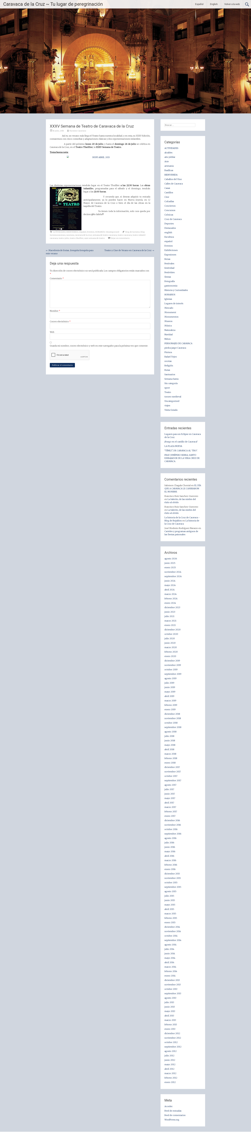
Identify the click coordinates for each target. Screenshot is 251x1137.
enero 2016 (170, 869)
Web (52, 332)
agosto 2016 (170, 838)
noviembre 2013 (172, 984)
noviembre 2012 (172, 1038)
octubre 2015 (170, 882)
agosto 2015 (170, 891)
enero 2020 (170, 656)
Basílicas (168, 170)
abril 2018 (169, 749)
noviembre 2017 (172, 771)
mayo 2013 (169, 1011)
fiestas (167, 277)
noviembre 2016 (172, 825)
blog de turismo (132, 232)
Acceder (168, 1106)
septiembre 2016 (172, 833)
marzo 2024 (170, 594)
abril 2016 (169, 856)
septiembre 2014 (172, 940)
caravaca (70, 235)
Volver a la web (232, 4)
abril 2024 (169, 589)
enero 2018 (170, 762)
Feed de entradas (172, 1110)
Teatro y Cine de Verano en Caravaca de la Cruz (129, 250)
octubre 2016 (171, 829)
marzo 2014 (170, 967)
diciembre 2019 (172, 660)
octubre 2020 (171, 634)
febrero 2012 (170, 1077)
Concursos (169, 210)
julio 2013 (169, 1002)
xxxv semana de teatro (94, 238)
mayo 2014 (169, 958)
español (82, 232)
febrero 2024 (171, 598)
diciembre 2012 (172, 1033)
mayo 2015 (169, 904)
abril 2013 (169, 1015)
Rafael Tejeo (170, 356)
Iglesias (168, 299)
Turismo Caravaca (77, 131)
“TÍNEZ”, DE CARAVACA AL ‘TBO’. (180, 450)
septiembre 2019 (172, 674)
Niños (167, 339)
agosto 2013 (170, 998)
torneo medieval (172, 396)
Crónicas (168, 214)
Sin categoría (171, 383)
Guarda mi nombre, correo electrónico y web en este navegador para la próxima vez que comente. (99, 345)
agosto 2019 (170, 678)
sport (167, 387)
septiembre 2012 (172, 1046)
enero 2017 (169, 816)
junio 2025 (169, 563)
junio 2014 (169, 953)
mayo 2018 (169, 745)
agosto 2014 (170, 944)
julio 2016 (169, 842)
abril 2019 (169, 696)
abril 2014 (169, 962)
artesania (169, 166)
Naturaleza (169, 330)
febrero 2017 (170, 811)
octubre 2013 (170, 989)
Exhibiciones (171, 250)
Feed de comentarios (175, 1115)
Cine (166, 197)
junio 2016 (169, 847)
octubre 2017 (170, 776)
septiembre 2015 (172, 887)
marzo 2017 (170, 807)
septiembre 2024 (173, 576)
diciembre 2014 (172, 927)
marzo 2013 (170, 1020)
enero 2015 (169, 922)
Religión (168, 365)
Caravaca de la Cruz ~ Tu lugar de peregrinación (53, 4)
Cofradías (169, 201)
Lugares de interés (173, 303)
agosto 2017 (170, 785)
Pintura (168, 352)
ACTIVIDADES (59, 232)
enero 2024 (170, 603)
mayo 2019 (169, 691)
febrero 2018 (170, 758)
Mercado (168, 308)
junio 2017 (169, 793)
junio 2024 (169, 580)
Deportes (169, 223)
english (168, 232)
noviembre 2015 (172, 878)
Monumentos (171, 316)
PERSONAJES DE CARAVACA (178, 343)
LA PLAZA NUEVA (173, 446)
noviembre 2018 (172, 718)
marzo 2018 (170, 754)
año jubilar (169, 157)
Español (199, 4)
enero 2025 (170, 567)
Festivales (169, 263)
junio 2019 (169, 687)
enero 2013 (169, 1029)
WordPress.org (171, 1119)
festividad (169, 268)
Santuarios (169, 374)
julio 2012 (169, 1055)
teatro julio (64, 238)
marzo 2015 (170, 913)
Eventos (90, 232)
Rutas (167, 370)
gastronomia (170, 285)
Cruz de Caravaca (173, 219)
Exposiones (170, 254)
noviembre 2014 (172, 931)
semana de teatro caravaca (105, 235)
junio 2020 (170, 643)
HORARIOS (100, 232)
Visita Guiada (170, 410)
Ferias (167, 259)
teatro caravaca (125, 235)
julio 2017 (169, 789)
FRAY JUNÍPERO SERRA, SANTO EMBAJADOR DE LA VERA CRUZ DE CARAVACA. (182, 458)
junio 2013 (169, 1006)
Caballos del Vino (173, 179)
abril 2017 (169, 802)
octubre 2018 (171, 722)
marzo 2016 (170, 860)
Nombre (55, 311)
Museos (168, 321)
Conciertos (170, 206)
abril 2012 (169, 1069)
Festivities (169, 272)
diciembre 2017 (172, 767)
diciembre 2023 (172, 607)
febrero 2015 (170, 918)
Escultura (169, 237)
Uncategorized (112, 232)
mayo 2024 (170, 585)
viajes (167, 405)
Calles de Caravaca (173, 183)
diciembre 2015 (172, 873)
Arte (166, 161)
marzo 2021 (170, 620)
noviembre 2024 (172, 572)
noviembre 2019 (172, 665)
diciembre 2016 (172, 820)
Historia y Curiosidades (176, 290)
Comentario (57, 278)
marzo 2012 (170, 1073)
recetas (168, 361)
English (214, 4)
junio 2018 (169, 740)
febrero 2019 (170, 705)
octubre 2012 (171, 1042)
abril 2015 (169, 909)
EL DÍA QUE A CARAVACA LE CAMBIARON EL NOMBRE (182, 488)
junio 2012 (169, 1060)
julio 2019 (169, 683)
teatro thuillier (77, 238)
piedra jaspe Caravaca (175, 348)
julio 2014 (169, 949)
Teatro (167, 392)
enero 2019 (170, 709)
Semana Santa (171, 379)
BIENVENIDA (72, 232)
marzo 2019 (170, 700)
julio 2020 (169, 638)
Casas (167, 188)
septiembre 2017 (172, 780)
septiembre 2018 (172, 727)
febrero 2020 (171, 651)
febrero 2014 (170, 971)
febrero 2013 (170, 1024)
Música (168, 325)
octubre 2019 (171, 669)
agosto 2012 (170, 1051)
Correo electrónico (60, 321)
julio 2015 (169, 896)
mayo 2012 (169, 1064)
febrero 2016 (170, 864)
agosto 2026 (170, 558)
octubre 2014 (171, 935)
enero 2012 (170, 1082)
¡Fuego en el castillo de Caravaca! (180, 441)
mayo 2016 (169, 851)
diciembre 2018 (172, 714)
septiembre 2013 (172, 993)
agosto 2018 (170, 731)
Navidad (168, 334)
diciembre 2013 (172, 980)
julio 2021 (169, 616)
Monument (170, 312)
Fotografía (169, 281)
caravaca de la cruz (83, 235)
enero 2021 (170, 625)
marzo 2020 (170, 647)
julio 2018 (169, 736)
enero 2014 (170, 975)
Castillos (168, 192)
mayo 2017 (169, 798)
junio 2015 (169, 900)
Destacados (170, 228)
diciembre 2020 (172, 629)
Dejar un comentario (120, 238)
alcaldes (168, 152)
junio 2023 (169, 612)
